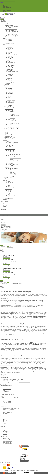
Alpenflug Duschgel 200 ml (9, 255)
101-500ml (7, 401)
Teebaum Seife (3, 343)
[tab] (24, 390)
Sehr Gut (26, 472)
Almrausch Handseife (14, 343)
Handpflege (7, 391)
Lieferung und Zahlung (8, 439)
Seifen (31, 342)
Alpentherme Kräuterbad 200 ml (10, 275)
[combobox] (5, 17)
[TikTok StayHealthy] (3, 424)
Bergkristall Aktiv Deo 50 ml (9, 262)
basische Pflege (36, 297)
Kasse (4, 9)
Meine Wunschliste (7, 7)
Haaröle (34, 361)
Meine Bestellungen (7, 442)
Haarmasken (41, 361)
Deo (5, 393)
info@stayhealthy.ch (7, 411)
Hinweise (31, 472)
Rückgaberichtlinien (7, 441)
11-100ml (7, 402)
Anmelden (5, 11)
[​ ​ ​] (0, 16)
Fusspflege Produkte (27, 349)
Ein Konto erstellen (7, 10)
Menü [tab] (1, 21)
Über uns (5, 429)
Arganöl (26, 344)
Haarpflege (17, 297)
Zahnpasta (11, 330)
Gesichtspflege (29, 297)
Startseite (5, 205)
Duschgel (7, 389)
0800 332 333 (9, 412)
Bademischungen (4, 298)
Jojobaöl (30, 344)
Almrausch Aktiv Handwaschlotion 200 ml (12, 268)
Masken (24, 329)
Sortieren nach (3, 248)
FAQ (4, 5)
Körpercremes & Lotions (14, 349)
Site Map (5, 434)
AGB (4, 430)
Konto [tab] (4, 21)
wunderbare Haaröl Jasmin (6, 365)
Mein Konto (5, 6)
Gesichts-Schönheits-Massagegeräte (24, 330)
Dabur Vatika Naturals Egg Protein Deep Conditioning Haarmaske (26, 369)
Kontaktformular (6, 438)
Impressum (5, 431)
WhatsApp (7, 413)
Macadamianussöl (38, 344)
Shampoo (29, 361)
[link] (1, 245)
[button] (9, 259)
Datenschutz (5, 432)
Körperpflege (23, 297)
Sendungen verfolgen (7, 443)
